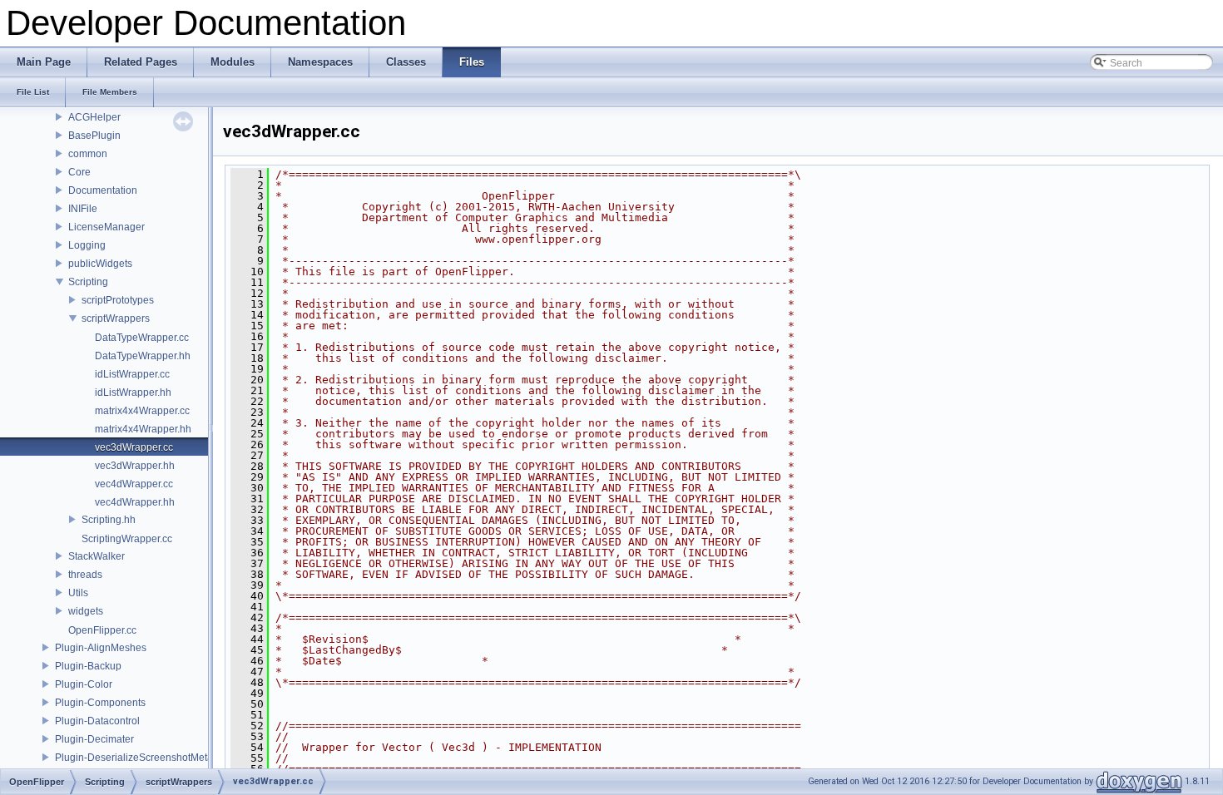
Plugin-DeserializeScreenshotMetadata (144, 757)
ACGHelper (94, 117)
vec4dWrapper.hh (135, 502)
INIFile (82, 209)
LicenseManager (106, 227)
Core (79, 172)
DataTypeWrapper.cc (142, 337)
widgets (85, 611)
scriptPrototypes (118, 300)
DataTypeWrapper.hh (143, 356)
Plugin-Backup (88, 666)
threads (85, 574)
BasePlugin (94, 135)
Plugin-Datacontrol (97, 721)
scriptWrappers (116, 318)
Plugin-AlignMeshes (100, 648)
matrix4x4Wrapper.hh (143, 429)
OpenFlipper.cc (102, 630)
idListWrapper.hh (133, 392)
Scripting (88, 282)
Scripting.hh (109, 520)
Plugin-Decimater (94, 739)
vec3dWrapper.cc (134, 447)
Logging (87, 245)
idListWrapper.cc (132, 374)
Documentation (102, 190)
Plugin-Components (100, 703)
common (87, 154)
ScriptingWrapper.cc (127, 539)
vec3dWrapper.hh (135, 466)
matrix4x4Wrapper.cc (142, 411)
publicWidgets (100, 263)
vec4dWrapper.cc (134, 484)
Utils (78, 593)
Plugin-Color (83, 684)
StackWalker (96, 556)
